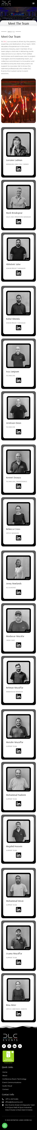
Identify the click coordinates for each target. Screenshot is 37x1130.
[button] (33, 3)
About (4, 1076)
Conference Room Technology (14, 1079)
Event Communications (11, 1082)
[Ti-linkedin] (15, 1046)
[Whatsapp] (20, 1046)
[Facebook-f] (4, 1046)
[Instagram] (9, 1046)
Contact (5, 1089)
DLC (5, 41)
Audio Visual (7, 1086)
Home (4, 1072)
